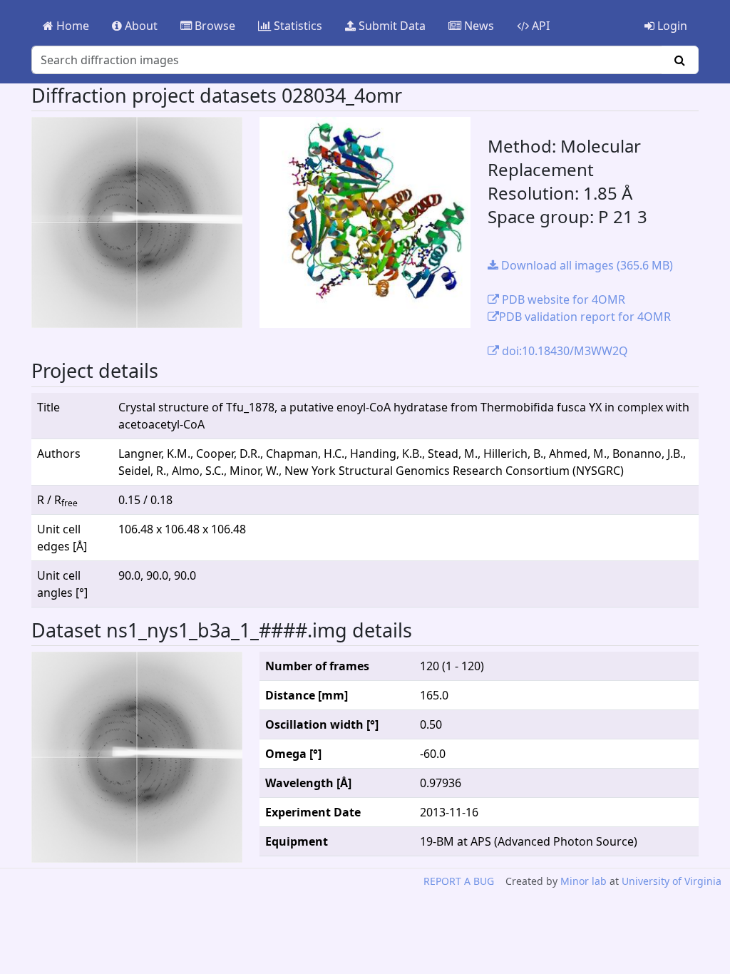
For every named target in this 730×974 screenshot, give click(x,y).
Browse (213, 26)
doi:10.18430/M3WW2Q (563, 351)
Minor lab (583, 881)
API (539, 26)
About (140, 26)
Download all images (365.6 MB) (585, 265)
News (477, 26)
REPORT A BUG (458, 881)
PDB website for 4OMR (562, 299)
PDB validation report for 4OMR (585, 316)
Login (670, 26)
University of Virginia (671, 881)
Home (71, 26)
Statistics (296, 26)
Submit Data (391, 26)
